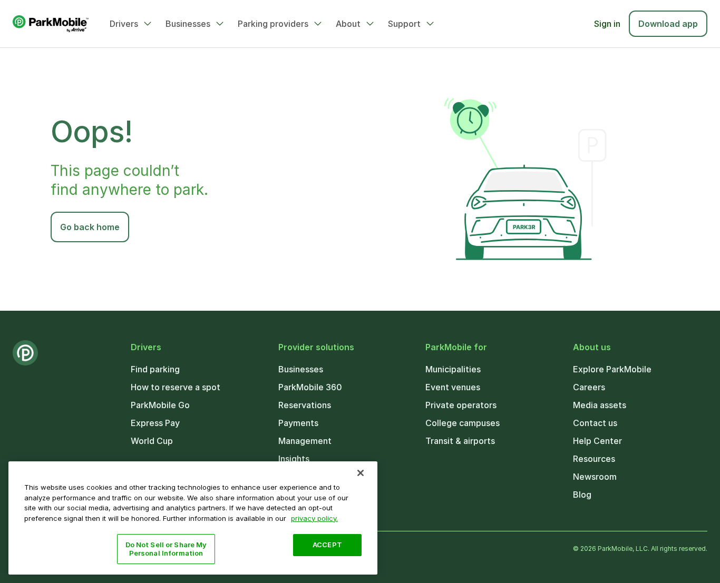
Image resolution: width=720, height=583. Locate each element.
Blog (582, 494)
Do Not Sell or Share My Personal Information (166, 548)
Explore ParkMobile (612, 369)
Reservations (304, 405)
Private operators (461, 405)
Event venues (452, 387)
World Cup (152, 441)
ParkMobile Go (160, 405)
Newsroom (595, 476)
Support (404, 23)
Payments (298, 423)
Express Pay (155, 423)
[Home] (51, 23)
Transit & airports (460, 441)
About (348, 23)
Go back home (90, 227)
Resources (594, 458)
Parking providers (273, 23)
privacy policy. (314, 517)
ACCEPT (327, 544)
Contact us (595, 423)
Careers (589, 387)
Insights (293, 458)
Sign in (607, 23)
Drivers (124, 23)
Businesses (188, 23)
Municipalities (453, 369)
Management (305, 441)
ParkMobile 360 (310, 387)
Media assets (599, 405)
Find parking (155, 369)
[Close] (360, 473)
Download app (668, 23)
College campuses (462, 423)
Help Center (597, 441)
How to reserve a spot (175, 387)
